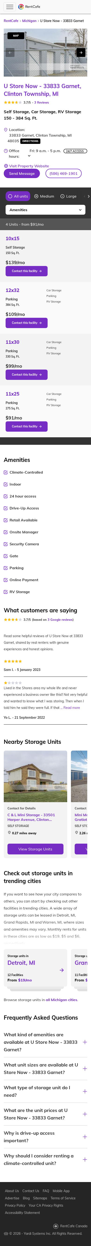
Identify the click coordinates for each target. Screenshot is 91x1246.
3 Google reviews (60, 619)
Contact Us (30, 1191)
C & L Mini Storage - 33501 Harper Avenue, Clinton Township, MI (31, 817)
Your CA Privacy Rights (46, 1205)
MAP (16, 35)
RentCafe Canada (73, 1226)
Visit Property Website (29, 166)
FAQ (46, 1191)
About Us (12, 1191)
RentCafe (11, 21)
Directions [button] (30, 141)
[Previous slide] (2, 196)
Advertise (12, 1198)
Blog (26, 1198)
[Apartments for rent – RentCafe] (29, 6)
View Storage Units (35, 849)
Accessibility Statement (22, 1213)
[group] (18, 196)
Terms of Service (63, 1198)
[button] (64, 173)
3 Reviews (41, 102)
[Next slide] (81, 52)
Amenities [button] (18, 209)
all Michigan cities (61, 999)
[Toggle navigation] (10, 6)
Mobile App (61, 1191)
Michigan (29, 21)
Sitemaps (40, 1198)
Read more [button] (71, 708)
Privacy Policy (15, 1205)
